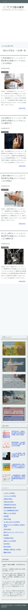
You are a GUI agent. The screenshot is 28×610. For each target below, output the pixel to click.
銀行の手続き (5, 72)
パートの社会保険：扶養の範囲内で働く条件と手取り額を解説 (18, 455)
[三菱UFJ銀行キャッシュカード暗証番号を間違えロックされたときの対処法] (14, 205)
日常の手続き (7, 529)
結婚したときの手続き (10, 541)
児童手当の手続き (9, 501)
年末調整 (6, 516)
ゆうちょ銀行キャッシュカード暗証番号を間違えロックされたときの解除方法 (13, 236)
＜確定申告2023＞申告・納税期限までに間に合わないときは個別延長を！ (19, 466)
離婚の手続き (7, 552)
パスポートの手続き (9, 493)
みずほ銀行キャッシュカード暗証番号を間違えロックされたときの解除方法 (13, 120)
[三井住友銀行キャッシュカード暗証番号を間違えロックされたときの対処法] (14, 87)
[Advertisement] (14, 28)
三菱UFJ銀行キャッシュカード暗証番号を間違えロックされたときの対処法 (13, 178)
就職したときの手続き (10, 513)
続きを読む (22, 108)
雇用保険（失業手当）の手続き (12, 549)
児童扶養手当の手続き (10, 504)
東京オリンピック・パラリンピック (14, 532)
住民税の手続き (8, 499)
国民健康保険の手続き (10, 507)
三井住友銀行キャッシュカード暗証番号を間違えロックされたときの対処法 (13, 60)
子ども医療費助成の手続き (11, 510)
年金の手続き (7, 519)
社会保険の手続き (9, 538)
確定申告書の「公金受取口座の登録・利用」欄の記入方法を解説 (18, 444)
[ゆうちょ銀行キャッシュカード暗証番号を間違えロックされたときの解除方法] (14, 263)
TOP (7, 46)
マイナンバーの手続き (10, 496)
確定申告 (6, 535)
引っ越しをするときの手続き (12, 522)
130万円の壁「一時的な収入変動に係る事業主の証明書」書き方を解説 (18, 433)
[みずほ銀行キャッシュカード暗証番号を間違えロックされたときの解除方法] (14, 147)
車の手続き (7, 543)
